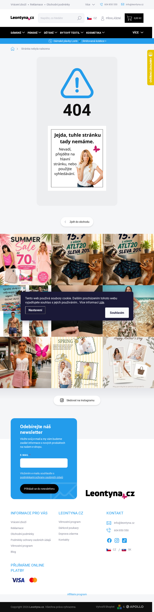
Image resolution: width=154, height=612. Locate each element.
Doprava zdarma (68, 533)
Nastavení (35, 310)
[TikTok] (124, 540)
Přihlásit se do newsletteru (39, 488)
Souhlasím (117, 312)
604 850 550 (121, 530)
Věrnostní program (22, 545)
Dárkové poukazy (69, 527)
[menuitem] (18, 32)
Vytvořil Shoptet (105, 606)
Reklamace (36, 4)
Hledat (79, 18)
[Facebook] (109, 540)
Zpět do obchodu (79, 221)
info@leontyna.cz (124, 522)
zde (101, 302)
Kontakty (64, 539)
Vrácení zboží (18, 4)
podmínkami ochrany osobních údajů (41, 477)
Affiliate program (77, 594)
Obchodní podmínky (58, 4)
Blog (13, 551)
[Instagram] (117, 540)
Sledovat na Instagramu (80, 400)
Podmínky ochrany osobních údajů (31, 539)
